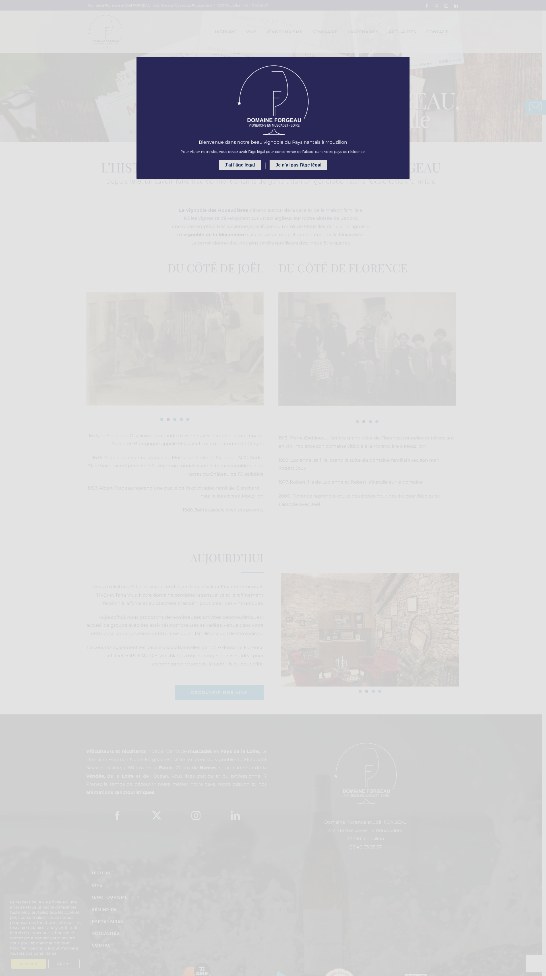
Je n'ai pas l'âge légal (298, 165)
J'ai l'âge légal (240, 165)
